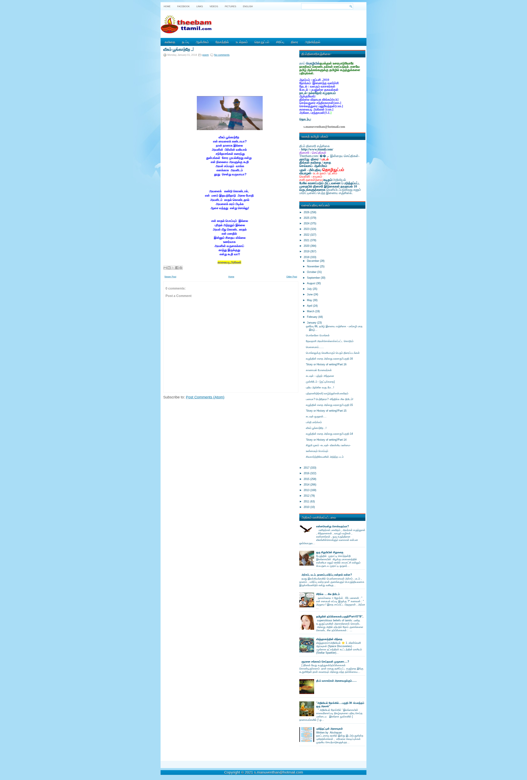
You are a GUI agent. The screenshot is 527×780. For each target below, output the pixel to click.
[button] (168, 81)
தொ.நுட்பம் (261, 41)
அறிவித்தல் (312, 41)
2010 (307, 507)
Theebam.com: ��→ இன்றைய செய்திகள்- (329, 156)
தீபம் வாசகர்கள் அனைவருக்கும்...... (336, 680)
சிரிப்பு (280, 41)
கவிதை (170, 41)
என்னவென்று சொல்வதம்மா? (332, 526)
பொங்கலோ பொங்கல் (318, 335)
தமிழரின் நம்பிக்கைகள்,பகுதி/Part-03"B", (339, 616)
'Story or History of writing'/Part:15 (326, 410)
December (313, 260)
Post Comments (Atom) (205, 397)
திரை (294, 41)
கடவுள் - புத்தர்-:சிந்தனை (320, 375)
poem (205, 55)
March (311, 311)
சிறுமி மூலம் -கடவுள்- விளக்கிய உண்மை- (328, 445)
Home (167, 6)
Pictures (230, 6)
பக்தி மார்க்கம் (314, 422)
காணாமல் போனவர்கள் (319, 370)
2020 (307, 245)
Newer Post (170, 276)
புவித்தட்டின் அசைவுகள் (329, 728)
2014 (307, 484)
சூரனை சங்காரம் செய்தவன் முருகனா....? (325, 661)
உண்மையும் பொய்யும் (317, 451)
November (313, 266)
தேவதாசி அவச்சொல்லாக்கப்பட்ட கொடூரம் (329, 341)
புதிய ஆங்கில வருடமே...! (320, 387)
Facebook (183, 6)
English (248, 6)
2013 (307, 490)
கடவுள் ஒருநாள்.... (316, 416)
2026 (307, 212)
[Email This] (165, 268)
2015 (307, 479)
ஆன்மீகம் (202, 41)
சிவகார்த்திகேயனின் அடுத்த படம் (325, 456)
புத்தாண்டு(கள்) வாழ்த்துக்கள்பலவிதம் (327, 393)
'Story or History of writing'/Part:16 (326, 364)
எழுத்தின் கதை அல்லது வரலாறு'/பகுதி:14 (329, 433)
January (312, 322)
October (312, 272)
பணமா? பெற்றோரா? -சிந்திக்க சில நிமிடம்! (329, 399)
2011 (307, 501)
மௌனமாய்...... (315, 347)
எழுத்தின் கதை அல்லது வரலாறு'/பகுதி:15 (329, 404)
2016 (307, 473)
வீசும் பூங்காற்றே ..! (178, 49)
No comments (222, 55)
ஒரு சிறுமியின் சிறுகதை (329, 552)
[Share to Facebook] (177, 268)
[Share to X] (173, 268)
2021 (307, 240)
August (311, 283)
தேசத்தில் (222, 41)
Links (199, 6)
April (310, 305)
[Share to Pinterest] (181, 268)
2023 (307, 229)
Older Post (291, 276)
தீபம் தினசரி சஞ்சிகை (314, 146)
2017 (307, 467)
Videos (214, 6)
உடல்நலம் (242, 41)
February (312, 316)
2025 (307, 217)
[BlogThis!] (169, 268)
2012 (307, 495)
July (310, 288)
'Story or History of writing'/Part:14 (326, 439)
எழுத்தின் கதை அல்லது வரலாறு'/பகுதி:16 (329, 358)
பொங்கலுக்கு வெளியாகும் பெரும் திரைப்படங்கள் (333, 352)
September (314, 277)
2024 (307, 223)
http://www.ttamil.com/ (317, 149)
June (310, 294)
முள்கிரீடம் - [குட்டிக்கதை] (320, 381)
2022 (307, 234)
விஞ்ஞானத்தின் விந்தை (329, 639)
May (310, 300)
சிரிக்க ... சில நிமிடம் (328, 594)
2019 (307, 251)
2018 (307, 257)
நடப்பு (185, 41)
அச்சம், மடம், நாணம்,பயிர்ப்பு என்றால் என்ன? (327, 574)
